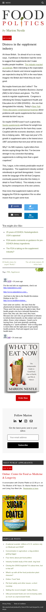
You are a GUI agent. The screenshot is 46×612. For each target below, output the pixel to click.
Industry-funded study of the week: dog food (23, 562)
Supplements (15, 272)
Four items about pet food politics (19, 558)
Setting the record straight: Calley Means (21, 590)
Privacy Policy (6, 604)
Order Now (23, 398)
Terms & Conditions (20, 604)
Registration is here (30, 488)
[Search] (42, 2)
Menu (8, 3)
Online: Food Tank (13, 579)
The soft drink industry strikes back (34, 263)
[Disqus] (23, 307)
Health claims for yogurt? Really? (10, 263)
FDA (8, 272)
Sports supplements (11, 125)
